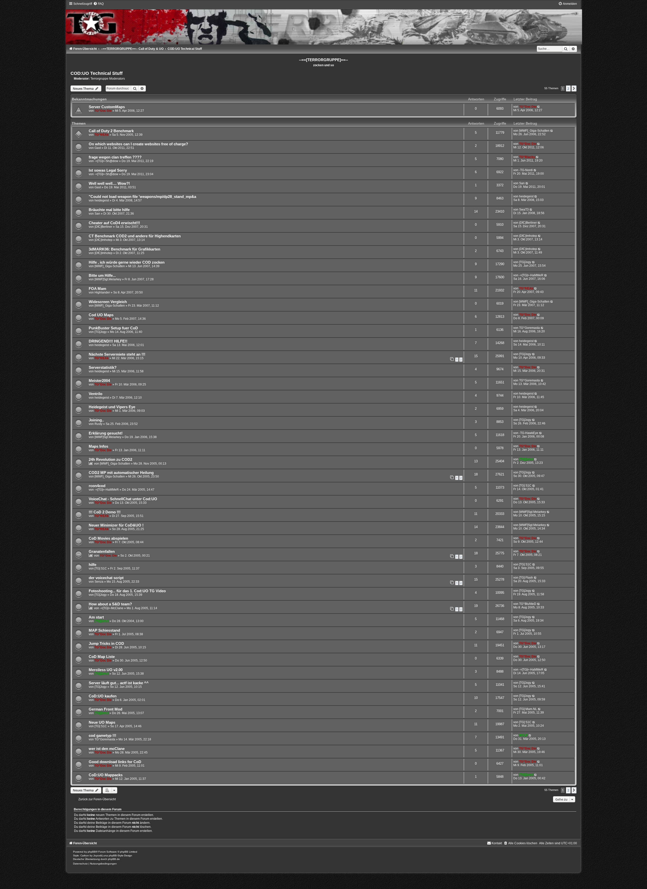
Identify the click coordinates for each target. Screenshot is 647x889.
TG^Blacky (527, 157)
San (522, 183)
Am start (96, 617)
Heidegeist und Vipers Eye (112, 407)
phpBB (92, 851)
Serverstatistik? (103, 368)
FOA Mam (97, 289)
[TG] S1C (525, 485)
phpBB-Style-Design (120, 855)
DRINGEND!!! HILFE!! (108, 341)
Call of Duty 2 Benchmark (111, 131)
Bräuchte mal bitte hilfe (109, 210)
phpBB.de (114, 859)
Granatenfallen (102, 552)
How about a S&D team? (110, 604)
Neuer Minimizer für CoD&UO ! (116, 525)
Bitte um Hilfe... (102, 275)
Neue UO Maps (102, 722)
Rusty (98, 424)
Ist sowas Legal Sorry (108, 170)
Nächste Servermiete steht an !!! (117, 354)
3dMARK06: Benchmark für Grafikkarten (124, 249)
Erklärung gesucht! (106, 433)
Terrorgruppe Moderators (107, 78)
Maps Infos (98, 446)
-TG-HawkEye (528, 433)
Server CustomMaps (107, 107)
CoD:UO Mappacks (106, 775)
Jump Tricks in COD (106, 644)
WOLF (523, 735)
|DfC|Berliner (103, 227)
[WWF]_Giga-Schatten (534, 130)
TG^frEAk (102, 134)
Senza (99, 581)
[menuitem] (98, 4)
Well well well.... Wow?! (109, 183)
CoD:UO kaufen (103, 696)
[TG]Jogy (525, 262)
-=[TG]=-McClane (111, 608)
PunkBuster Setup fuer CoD (113, 328)
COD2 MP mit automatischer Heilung (121, 473)
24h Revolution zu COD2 (110, 460)
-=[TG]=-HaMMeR (531, 275)
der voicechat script (106, 578)
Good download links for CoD (115, 762)
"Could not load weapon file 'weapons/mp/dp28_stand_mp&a (142, 197)
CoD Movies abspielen (108, 538)
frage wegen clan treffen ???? (115, 157)
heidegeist (102, 200)
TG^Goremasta (529, 328)
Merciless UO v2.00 (106, 670)
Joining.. (96, 420)
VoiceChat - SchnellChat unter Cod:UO (123, 499)
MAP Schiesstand (104, 630)
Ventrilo (95, 394)
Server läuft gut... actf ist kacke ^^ (119, 683)
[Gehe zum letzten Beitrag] (538, 106)
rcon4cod (97, 486)
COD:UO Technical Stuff (97, 73)
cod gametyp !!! (102, 736)
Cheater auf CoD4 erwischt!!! (114, 223)
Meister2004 (99, 381)
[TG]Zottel (526, 459)
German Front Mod (105, 709)
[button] (573, 88)
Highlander (102, 292)
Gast (98, 148)
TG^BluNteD (527, 604)
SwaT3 (524, 209)
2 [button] (568, 88)
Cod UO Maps (101, 315)
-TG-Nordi (526, 170)
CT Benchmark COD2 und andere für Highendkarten (135, 236)
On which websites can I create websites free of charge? (138, 144)
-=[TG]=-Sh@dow (106, 161)
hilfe (92, 565)
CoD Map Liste (102, 657)
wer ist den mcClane (107, 749)
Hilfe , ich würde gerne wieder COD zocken (127, 262)
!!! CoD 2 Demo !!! (105, 512)
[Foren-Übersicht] (323, 23)
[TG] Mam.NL (528, 709)
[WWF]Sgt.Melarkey (108, 279)
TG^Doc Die (103, 110)
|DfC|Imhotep (103, 240)
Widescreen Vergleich (108, 302)
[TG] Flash (526, 577)
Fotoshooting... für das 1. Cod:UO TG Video (127, 591)
